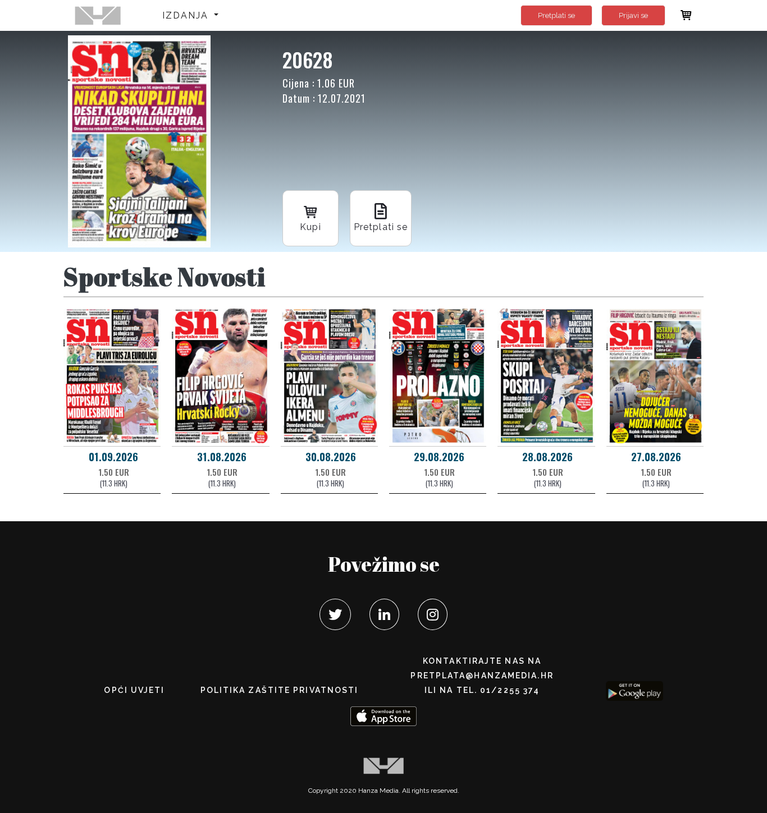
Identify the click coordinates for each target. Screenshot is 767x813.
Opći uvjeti (134, 690)
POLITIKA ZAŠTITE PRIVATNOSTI (279, 690)
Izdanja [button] (187, 15)
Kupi (310, 227)
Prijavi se (633, 15)
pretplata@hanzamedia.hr (481, 675)
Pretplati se (556, 15)
